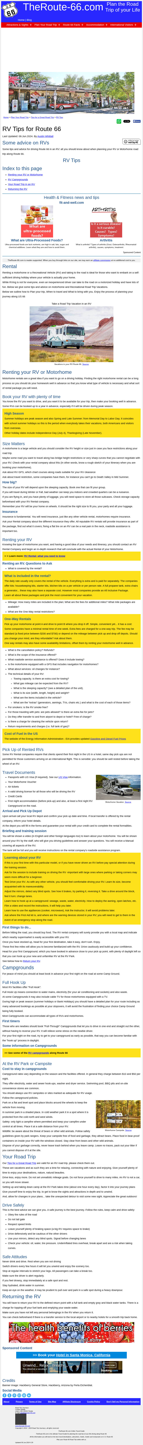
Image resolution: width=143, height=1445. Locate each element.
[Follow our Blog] (24, 1396)
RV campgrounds (38, 1053)
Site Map (52, 1401)
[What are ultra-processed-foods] (37, 221)
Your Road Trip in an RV (21, 184)
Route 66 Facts (71, 24)
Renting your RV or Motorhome (25, 174)
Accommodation (95, 24)
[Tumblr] (9, 1396)
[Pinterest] (14, 1396)
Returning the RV (17, 189)
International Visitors (121, 24)
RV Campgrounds (18, 179)
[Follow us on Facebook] (4, 1396)
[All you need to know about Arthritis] (106, 221)
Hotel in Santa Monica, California (83, 1355)
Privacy (19, 1401)
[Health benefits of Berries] (71, 1342)
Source (85, 364)
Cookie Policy (93, 1401)
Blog (29, 20)
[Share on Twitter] (126, 121)
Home (21, 20)
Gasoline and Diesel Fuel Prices (108, 738)
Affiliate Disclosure (72, 1401)
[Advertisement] (71, 51)
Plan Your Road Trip (45, 24)
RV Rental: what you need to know (44, 556)
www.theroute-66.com (22, 1426)
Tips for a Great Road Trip (21, 1163)
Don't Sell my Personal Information (123, 1401)
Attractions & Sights (17, 24)
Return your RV (31, 961)
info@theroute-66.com (27, 1413)
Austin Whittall (45, 136)
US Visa (63, 777)
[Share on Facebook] (136, 121)
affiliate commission (102, 260)
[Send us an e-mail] (19, 1396)
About (6, 1401)
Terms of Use (35, 1401)
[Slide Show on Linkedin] (29, 1396)
